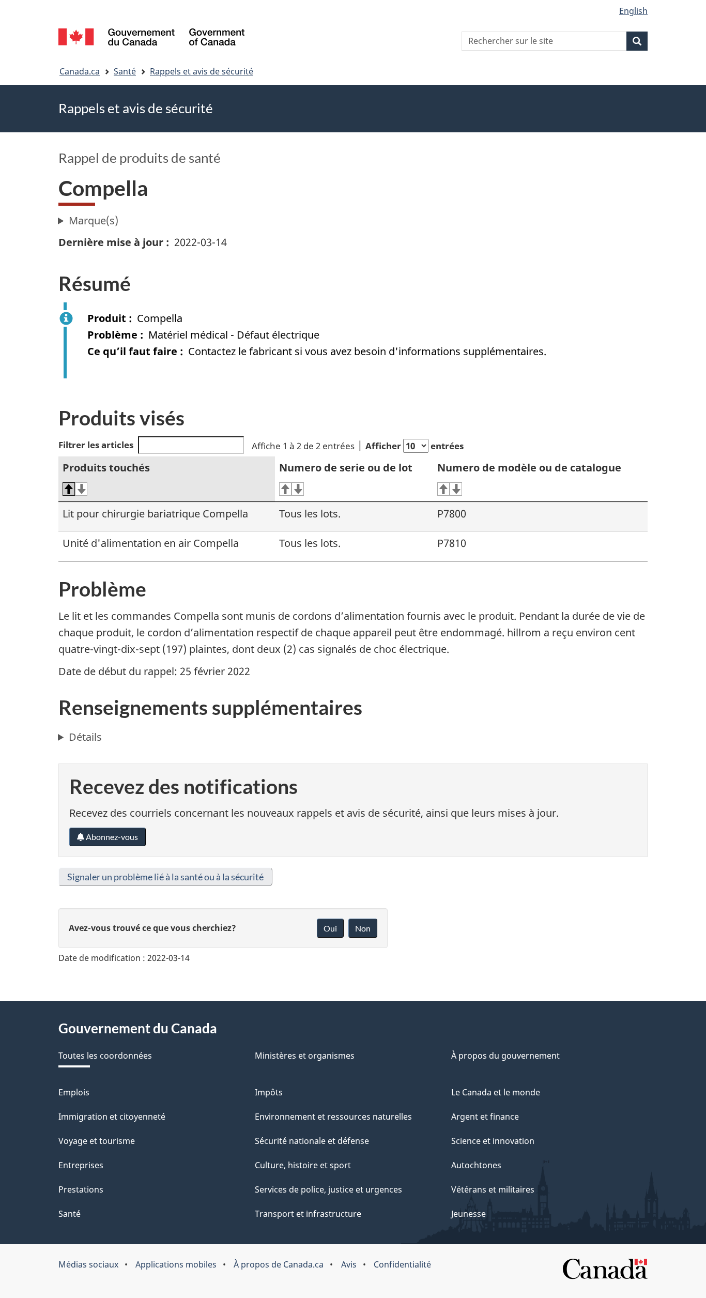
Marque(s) (93, 220)
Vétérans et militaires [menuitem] (492, 1189)
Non (363, 928)
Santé (125, 71)
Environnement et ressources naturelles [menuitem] (333, 1116)
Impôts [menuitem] (269, 1092)
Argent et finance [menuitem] (485, 1116)
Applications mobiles (176, 1264)
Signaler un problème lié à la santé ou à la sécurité (165, 876)
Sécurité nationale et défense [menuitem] (312, 1141)
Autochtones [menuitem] (476, 1165)
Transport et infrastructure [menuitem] (308, 1213)
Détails (85, 737)
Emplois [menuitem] (73, 1092)
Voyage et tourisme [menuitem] (96, 1141)
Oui (330, 928)
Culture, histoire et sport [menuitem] (303, 1165)
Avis (349, 1264)
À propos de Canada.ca (279, 1264)
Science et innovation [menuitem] (492, 1141)
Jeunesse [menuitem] (468, 1213)
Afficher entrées (414, 446)
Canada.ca (79, 71)
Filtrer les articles (95, 445)
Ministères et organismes (305, 1055)
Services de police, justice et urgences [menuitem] (328, 1189)
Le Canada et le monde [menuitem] (495, 1092)
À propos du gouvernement (505, 1055)
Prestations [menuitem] (80, 1189)
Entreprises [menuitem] (80, 1165)
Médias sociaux (88, 1264)
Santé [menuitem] (69, 1213)
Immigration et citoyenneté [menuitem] (111, 1116)
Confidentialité (402, 1264)
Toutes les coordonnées (105, 1055)
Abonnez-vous (111, 837)
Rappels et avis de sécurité (201, 71)
